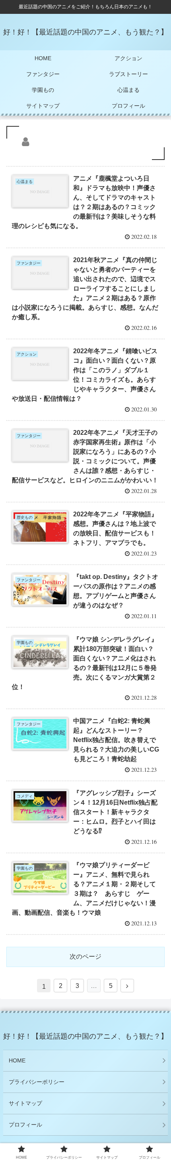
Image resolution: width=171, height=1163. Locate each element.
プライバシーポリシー (36, 1082)
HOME (17, 1060)
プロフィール (25, 1124)
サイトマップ (25, 1103)
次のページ (85, 956)
